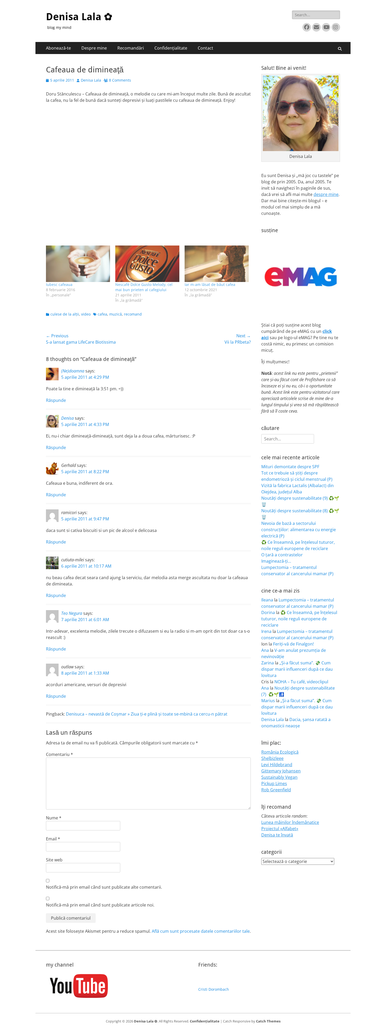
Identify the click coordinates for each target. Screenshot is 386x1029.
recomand (133, 314)
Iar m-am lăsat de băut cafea (210, 284)
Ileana (267, 600)
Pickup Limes (274, 783)
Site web (54, 860)
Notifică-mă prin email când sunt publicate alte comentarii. (104, 887)
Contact (205, 48)
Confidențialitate (170, 48)
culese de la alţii (64, 314)
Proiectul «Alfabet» (279, 828)
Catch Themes (268, 1021)
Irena (266, 631)
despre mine (326, 194)
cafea (102, 314)
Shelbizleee (272, 758)
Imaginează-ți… (276, 561)
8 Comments (120, 80)
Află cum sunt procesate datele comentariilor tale (201, 931)
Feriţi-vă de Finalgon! (293, 644)
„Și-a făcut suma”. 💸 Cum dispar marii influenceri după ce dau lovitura (297, 669)
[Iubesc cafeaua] (78, 264)
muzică (115, 314)
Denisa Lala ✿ (79, 17)
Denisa (67, 418)
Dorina (268, 612)
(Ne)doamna (72, 371)
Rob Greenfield (276, 790)
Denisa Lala (91, 80)
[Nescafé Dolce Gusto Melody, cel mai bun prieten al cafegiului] (147, 264)
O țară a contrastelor (282, 555)
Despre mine (94, 48)
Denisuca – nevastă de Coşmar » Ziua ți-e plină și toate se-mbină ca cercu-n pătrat (146, 714)
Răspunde (56, 400)
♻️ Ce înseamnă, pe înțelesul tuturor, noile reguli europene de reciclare (299, 619)
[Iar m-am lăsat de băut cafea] (217, 264)
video (86, 314)
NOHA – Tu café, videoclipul (301, 682)
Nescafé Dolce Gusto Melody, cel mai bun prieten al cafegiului (144, 287)
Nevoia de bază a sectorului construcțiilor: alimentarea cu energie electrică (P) (298, 529)
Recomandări (130, 48)
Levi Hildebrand (276, 764)
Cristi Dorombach (213, 989)
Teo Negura (71, 613)
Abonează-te (58, 48)
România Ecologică (280, 752)
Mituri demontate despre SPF (290, 467)
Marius (268, 700)
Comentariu (59, 754)
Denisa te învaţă (277, 835)
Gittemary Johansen (281, 771)
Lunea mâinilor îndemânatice (290, 822)
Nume (53, 818)
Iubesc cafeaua (59, 284)
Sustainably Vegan (279, 777)
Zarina (267, 663)
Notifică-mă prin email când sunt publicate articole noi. (100, 905)
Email (53, 839)
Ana (265, 650)
